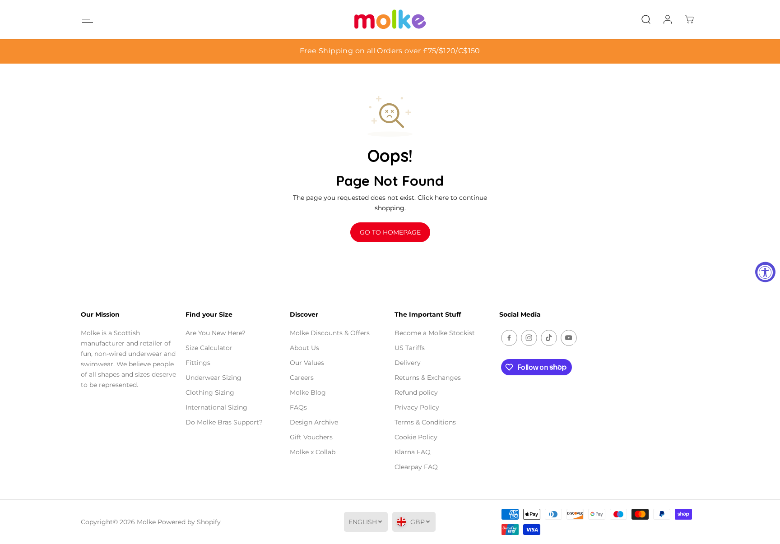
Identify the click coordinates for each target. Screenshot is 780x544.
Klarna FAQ (413, 452)
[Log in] (668, 19)
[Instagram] (529, 338)
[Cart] (689, 19)
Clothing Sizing (210, 392)
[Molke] (390, 19)
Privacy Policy (417, 407)
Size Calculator (209, 348)
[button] (87, 19)
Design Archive (314, 422)
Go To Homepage (390, 232)
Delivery (408, 363)
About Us (304, 348)
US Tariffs (410, 348)
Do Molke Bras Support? (224, 422)
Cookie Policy (416, 437)
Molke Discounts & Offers (330, 333)
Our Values (307, 363)
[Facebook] (509, 338)
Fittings (198, 363)
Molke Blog (308, 392)
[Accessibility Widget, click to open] (765, 272)
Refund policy (416, 392)
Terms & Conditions (425, 422)
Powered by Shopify (189, 522)
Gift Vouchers (311, 437)
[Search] (646, 19)
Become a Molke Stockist (435, 333)
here (442, 198)
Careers (302, 377)
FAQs (298, 407)
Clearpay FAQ (416, 467)
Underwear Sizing (213, 377)
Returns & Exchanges (428, 377)
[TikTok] (549, 338)
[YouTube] (569, 338)
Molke (146, 522)
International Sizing (216, 407)
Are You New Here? (216, 333)
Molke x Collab (312, 452)
